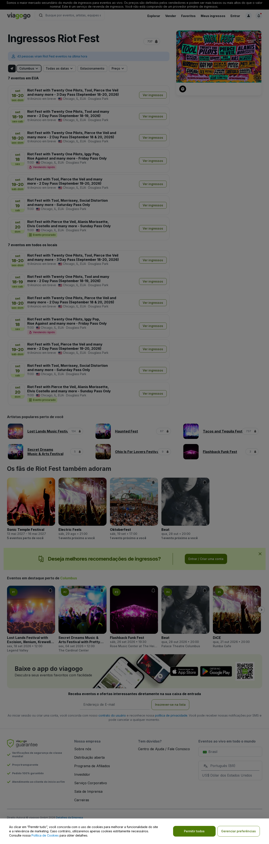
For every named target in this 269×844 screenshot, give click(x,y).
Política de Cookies (45, 835)
